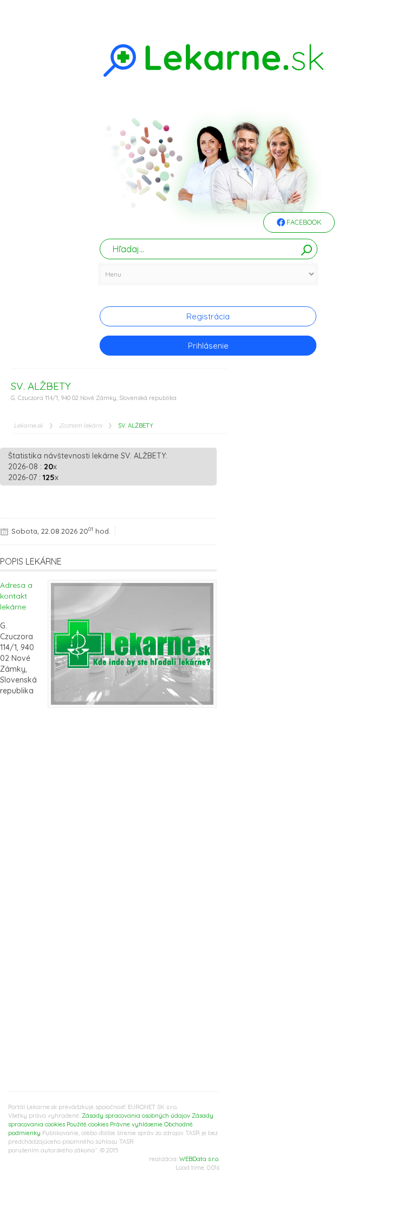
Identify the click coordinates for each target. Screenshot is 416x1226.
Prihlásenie (208, 345)
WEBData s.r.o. (199, 1159)
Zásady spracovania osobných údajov (136, 1115)
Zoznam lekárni (80, 425)
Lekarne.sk (28, 425)
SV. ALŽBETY (135, 425)
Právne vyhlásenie (136, 1124)
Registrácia (208, 316)
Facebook (303, 222)
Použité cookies (87, 1124)
